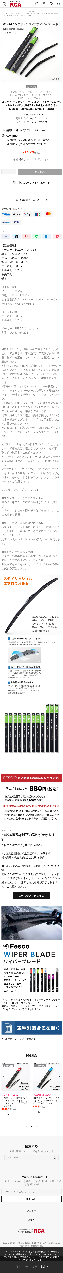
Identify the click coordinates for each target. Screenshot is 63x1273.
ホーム (31, 11)
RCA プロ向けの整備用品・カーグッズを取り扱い (15, 3)
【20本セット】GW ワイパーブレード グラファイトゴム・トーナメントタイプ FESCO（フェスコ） (15, 1102)
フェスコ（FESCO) (37, 122)
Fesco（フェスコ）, (20, 95)
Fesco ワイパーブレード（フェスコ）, (31, 91)
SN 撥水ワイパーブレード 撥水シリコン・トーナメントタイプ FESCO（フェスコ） (46, 1100)
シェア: (5, 231)
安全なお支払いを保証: (13, 208)
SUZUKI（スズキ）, (42, 95)
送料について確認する (31, 895)
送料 (21, 159)
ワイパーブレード (38, 118)
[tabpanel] (16, 1094)
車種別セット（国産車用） (31, 98)
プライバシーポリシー (26, 1266)
